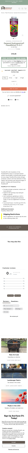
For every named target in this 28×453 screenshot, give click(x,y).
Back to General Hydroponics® (15, 227)
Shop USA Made (14, 411)
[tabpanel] (14, 318)
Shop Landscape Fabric (14, 385)
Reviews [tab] (6, 301)
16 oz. (5, 77)
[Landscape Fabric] (14, 371)
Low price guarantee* (15, 95)
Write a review (17, 295)
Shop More (21, 58)
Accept (14, 442)
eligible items (19, 62)
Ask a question (10, 295)
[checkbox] (6, 312)
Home (2, 12)
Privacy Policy (12, 438)
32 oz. (10, 77)
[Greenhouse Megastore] (6, 7)
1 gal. (16, 77)
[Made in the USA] (14, 396)
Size (14, 75)
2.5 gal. (22, 77)
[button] (14, 278)
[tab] (14, 301)
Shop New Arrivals (14, 360)
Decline (14, 446)
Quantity (14, 81)
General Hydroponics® (14, 41)
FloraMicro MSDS (5, 210)
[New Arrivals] (14, 345)
